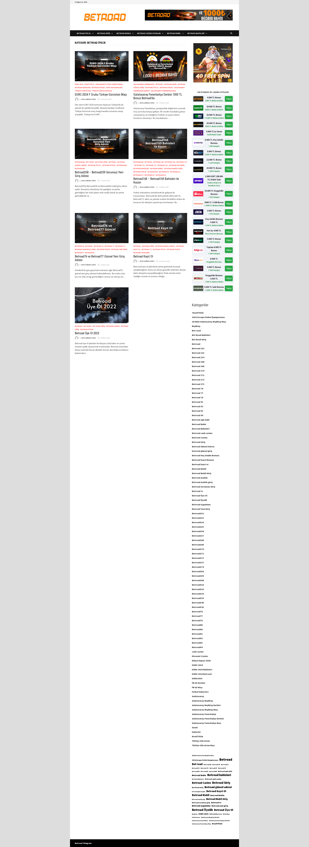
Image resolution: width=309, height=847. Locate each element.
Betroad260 (80, 168)
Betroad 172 (151, 165)
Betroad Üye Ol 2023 (87, 333)
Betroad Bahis (170, 84)
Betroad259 (122, 165)
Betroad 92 (197, 406)
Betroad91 (197, 633)
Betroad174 (161, 175)
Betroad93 (197, 642)
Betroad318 (198, 584)
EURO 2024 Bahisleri (114, 87)
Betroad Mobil (174, 33)
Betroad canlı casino (202, 433)
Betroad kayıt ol (200, 464)
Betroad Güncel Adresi (165, 246)
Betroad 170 (181, 162)
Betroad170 (164, 172)
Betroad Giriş (103, 33)
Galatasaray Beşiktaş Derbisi (206, 705)
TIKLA (229, 99)
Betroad (159, 84)
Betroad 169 (170, 162)
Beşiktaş (196, 326)
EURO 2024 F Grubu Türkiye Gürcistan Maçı (101, 94)
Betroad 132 (198, 348)
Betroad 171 (139, 165)
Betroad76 (79, 246)
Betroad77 (79, 253)
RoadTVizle (89, 84)
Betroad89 (197, 629)
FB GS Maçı (197, 687)
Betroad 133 (198, 352)
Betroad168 (138, 162)
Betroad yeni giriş (220, 806)
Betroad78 (89, 253)
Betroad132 (198, 513)
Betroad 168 (158, 162)
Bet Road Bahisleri (201, 335)
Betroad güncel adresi (218, 787)
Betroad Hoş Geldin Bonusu (205, 455)
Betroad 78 (120, 246)
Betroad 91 (197, 402)
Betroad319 (198, 589)
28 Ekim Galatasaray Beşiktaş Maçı (209, 321)
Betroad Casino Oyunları (149, 33)
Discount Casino (200, 656)
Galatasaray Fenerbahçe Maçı (163, 91)
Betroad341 (198, 607)
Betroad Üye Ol (84, 33)
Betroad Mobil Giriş (201, 473)
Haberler (196, 732)
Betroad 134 (198, 357)
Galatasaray (198, 696)
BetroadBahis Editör (89, 99)
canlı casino (198, 651)
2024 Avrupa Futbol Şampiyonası (109, 84)
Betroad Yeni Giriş (119, 249)
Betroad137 (198, 535)
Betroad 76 (98, 246)
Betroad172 (138, 175)
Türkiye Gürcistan (83, 91)
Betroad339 (198, 598)
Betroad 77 (109, 246)
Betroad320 (198, 593)
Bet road (90, 162)
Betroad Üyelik (98, 87)
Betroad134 (198, 522)
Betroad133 (198, 517)
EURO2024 (197, 678)
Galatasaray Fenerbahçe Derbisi (208, 718)
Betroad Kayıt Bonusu (203, 460)
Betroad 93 (197, 410)
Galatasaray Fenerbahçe (143, 84)
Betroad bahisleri (219, 775)
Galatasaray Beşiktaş (202, 700)
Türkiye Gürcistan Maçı (102, 91)
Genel (195, 727)
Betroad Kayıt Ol (143, 256)
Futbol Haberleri (200, 691)
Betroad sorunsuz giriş (201, 803)
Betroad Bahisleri (195, 33)
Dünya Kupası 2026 (201, 660)
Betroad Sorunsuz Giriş (85, 249)
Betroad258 (80, 162)
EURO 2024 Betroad (202, 674)
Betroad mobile (200, 477)
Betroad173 (149, 175)
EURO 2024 (79, 84)
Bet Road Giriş (101, 162)
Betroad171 (175, 172)
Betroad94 (197, 647)
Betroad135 (198, 526)
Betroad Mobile (217, 795)
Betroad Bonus (124, 33)
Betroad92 (197, 638)
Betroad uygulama (141, 253)
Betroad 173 (163, 165)
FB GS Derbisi (198, 683)
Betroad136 (198, 531)
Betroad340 (198, 602)
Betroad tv (146, 249)
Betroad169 (153, 172)
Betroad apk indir (177, 165)
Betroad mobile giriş (173, 168)
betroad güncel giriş (202, 451)
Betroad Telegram (83, 843)
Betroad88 (197, 625)
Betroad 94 (197, 415)
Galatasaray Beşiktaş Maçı (205, 709)
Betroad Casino (113, 326)
